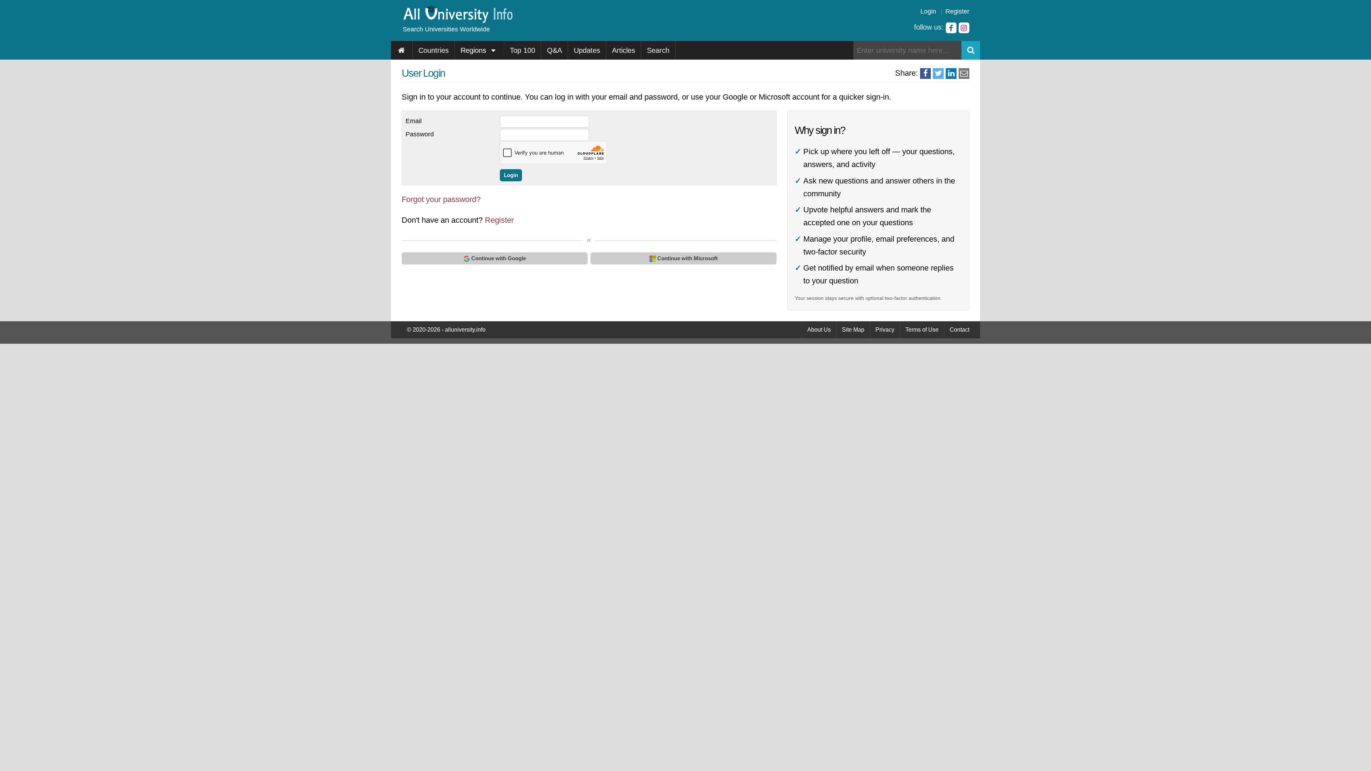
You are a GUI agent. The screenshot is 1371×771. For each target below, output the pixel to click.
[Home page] (402, 50)
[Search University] (970, 50)
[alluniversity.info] (457, 20)
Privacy (884, 330)
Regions (474, 50)
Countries (433, 50)
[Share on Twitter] (938, 73)
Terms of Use (922, 330)
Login (928, 11)
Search (658, 50)
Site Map (853, 330)
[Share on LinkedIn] (951, 73)
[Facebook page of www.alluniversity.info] (951, 27)
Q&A (554, 50)
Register (957, 11)
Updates (587, 50)
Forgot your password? (441, 199)
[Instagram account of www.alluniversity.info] (964, 27)
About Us (819, 330)
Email (414, 121)
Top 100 (522, 50)
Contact (959, 330)
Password (420, 134)
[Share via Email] (964, 73)
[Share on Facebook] (925, 73)
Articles (623, 50)
